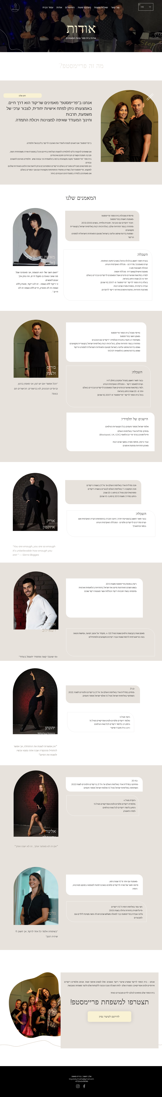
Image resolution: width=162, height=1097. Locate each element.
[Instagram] (77, 1086)
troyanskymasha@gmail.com (81, 1079)
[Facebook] (84, 1086)
